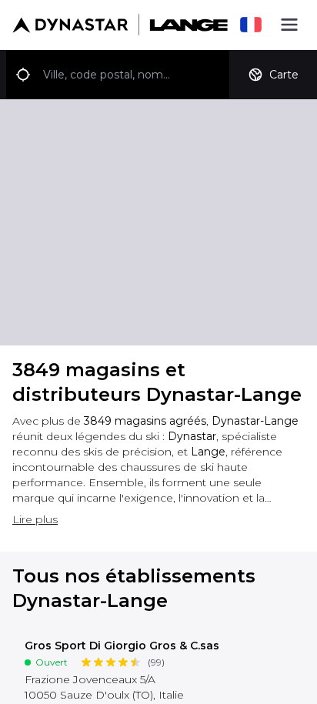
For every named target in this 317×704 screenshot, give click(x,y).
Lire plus (35, 519)
